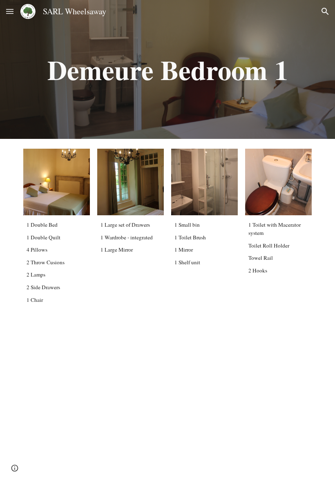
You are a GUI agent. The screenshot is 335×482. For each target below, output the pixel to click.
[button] (10, 11)
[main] (167, 69)
